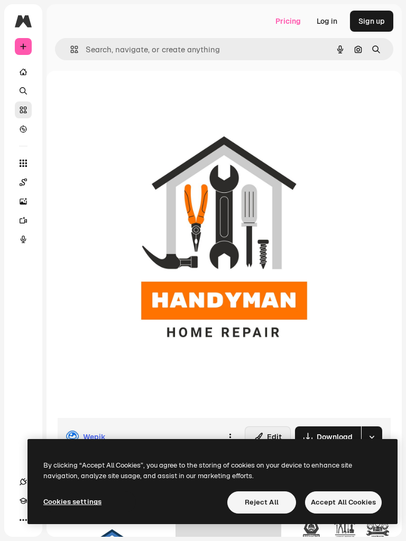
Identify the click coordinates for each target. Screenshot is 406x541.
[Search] (23, 90)
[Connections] (23, 481)
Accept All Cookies (343, 502)
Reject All (262, 502)
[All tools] (23, 163)
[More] (23, 519)
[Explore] (23, 128)
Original (125, 95)
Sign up (371, 21)
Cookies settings (72, 501)
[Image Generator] (23, 201)
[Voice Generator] (23, 239)
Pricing (288, 21)
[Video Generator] (23, 220)
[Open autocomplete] (70, 49)
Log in (327, 21)
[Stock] (23, 109)
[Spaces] (23, 182)
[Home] (23, 71)
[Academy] (23, 500)
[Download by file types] (371, 436)
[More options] (230, 436)
